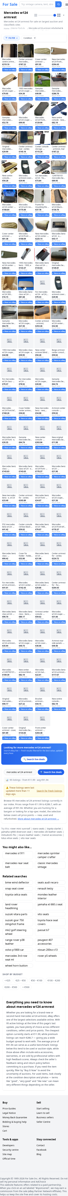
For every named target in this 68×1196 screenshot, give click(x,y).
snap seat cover (14, 888)
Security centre (11, 1149)
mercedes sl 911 (15, 853)
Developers (8, 1145)
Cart (5, 1130)
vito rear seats (28, 838)
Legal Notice (9, 1112)
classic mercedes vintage (48, 865)
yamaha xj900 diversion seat (16, 831)
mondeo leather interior (47, 896)
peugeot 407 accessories (45, 941)
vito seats (43, 914)
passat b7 (43, 930)
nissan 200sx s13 (48, 949)
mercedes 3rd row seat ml (16, 957)
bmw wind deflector (17, 882)
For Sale (10, 4)
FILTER (12, 38)
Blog (39, 1154)
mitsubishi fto (8, 834)
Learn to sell (43, 1112)
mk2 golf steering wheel (15, 932)
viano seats (38, 828)
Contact (41, 1145)
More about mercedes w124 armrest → (38, 818)
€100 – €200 (54, 980)
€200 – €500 (11, 987)
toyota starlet (54, 828)
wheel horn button (16, 965)
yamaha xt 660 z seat (50, 904)
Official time (9, 1158)
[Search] (58, 4)
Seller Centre (43, 1121)
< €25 (7, 980)
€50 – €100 (36, 980)
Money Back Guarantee (15, 1117)
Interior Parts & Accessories (18, 29)
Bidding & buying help (15, 1121)
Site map (7, 1154)
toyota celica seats (16, 894)
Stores (6, 1126)
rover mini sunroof (20, 828)
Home (6, 28)
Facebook (41, 1149)
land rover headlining (11, 906)
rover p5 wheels (47, 955)
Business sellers (45, 1117)
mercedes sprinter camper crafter (49, 855)
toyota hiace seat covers (48, 922)
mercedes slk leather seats (48, 831)
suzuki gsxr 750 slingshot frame (14, 922)
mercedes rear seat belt (16, 865)
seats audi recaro (48, 882)
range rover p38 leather (15, 941)
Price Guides (9, 1108)
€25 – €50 (21, 980)
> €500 (25, 987)
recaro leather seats (29, 834)
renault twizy (45, 888)
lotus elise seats (9, 838)
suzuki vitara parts (16, 914)
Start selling (43, 1108)
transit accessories (52, 834)
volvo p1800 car (14, 949)
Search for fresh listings (49, 790)
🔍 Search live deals (51, 772)
